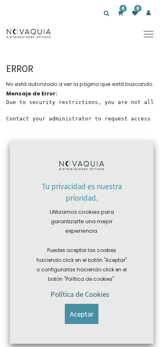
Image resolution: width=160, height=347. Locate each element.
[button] (81, 314)
